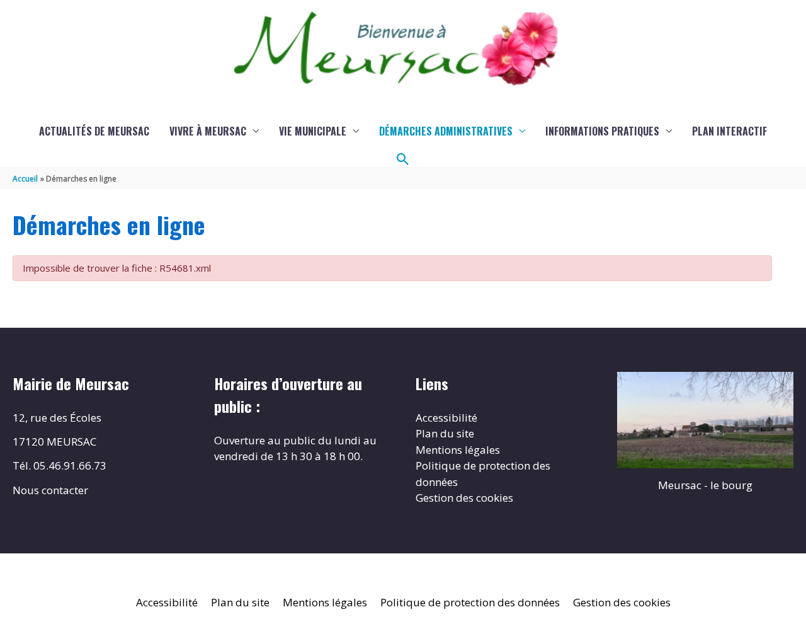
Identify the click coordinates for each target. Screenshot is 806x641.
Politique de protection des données (470, 602)
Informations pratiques (602, 131)
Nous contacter (50, 490)
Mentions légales (458, 449)
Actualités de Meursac (94, 131)
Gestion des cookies (464, 497)
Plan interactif (729, 131)
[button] (403, 159)
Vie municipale (312, 131)
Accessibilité (446, 417)
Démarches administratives (446, 131)
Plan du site (445, 433)
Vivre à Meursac (207, 131)
